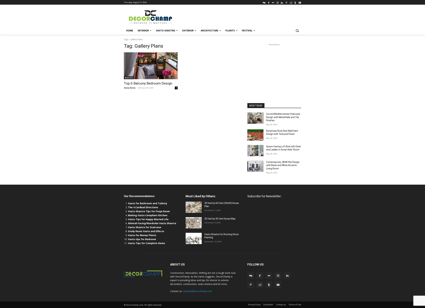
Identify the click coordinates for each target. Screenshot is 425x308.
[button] (297, 31)
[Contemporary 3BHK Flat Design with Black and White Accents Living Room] (255, 166)
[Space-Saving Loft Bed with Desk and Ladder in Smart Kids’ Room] (255, 150)
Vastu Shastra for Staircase (144, 227)
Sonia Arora (129, 88)
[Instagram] (277, 2)
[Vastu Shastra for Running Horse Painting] (194, 238)
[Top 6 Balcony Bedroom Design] (151, 65)
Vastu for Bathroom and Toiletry (148, 203)
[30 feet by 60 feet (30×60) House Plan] (194, 207)
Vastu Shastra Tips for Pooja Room (149, 211)
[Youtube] (299, 2)
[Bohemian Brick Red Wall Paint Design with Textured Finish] (255, 135)
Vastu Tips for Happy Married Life (148, 219)
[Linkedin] (282, 2)
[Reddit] (291, 2)
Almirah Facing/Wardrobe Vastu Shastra (152, 223)
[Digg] (264, 2)
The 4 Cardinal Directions (143, 207)
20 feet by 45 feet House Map (219, 218)
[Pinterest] (286, 2)
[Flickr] (273, 2)
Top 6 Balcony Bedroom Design (148, 83)
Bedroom (129, 78)
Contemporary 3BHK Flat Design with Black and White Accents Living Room (282, 165)
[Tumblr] (295, 2)
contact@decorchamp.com (197, 291)
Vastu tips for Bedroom (142, 239)
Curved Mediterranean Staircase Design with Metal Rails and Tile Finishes (283, 117)
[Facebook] (268, 2)
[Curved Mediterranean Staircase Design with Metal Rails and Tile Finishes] (255, 118)
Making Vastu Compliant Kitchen (147, 215)
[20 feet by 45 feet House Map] (194, 222)
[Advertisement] (237, 16)
